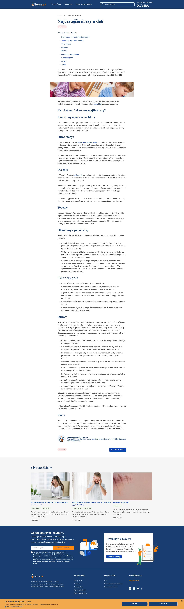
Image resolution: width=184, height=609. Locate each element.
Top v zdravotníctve (84, 4)
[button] (31, 607)
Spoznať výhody (114, 556)
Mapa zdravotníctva (80, 593)
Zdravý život (56, 4)
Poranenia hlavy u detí (121, 502)
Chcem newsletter (63, 548)
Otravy (63, 61)
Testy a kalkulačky (80, 590)
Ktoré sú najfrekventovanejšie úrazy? (75, 37)
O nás (106, 581)
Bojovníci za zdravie (111, 587)
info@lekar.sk (134, 581)
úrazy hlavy (98, 104)
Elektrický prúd (67, 58)
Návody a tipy (78, 587)
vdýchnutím (78, 175)
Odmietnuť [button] (163, 604)
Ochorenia (68, 4)
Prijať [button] (134, 604)
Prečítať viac (54, 604)
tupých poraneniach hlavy (87, 142)
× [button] (182, 601)
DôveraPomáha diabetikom (113, 584)
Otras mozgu (66, 44)
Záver (63, 65)
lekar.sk (35, 559)
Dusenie (64, 47)
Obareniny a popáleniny (70, 54)
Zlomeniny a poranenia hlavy (72, 40)
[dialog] (92, 604)
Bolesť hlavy (35, 508)
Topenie (64, 51)
